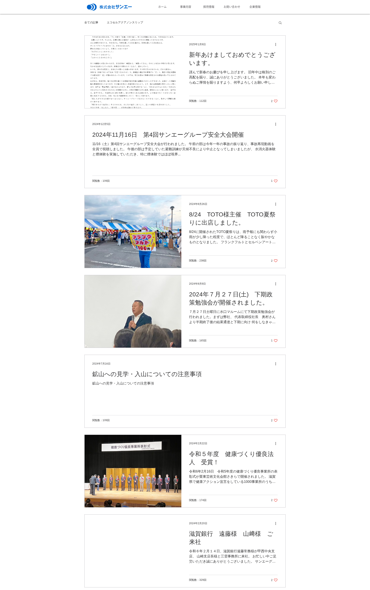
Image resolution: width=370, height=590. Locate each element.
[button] (280, 23)
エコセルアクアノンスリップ (125, 22)
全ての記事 (91, 22)
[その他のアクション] (277, 44)
